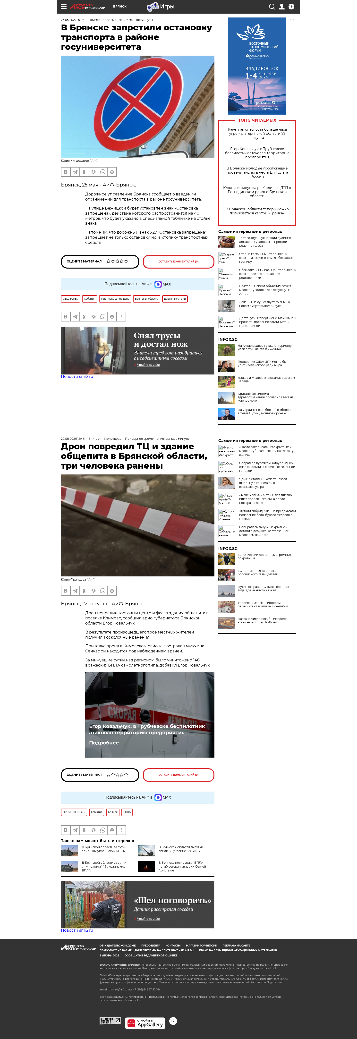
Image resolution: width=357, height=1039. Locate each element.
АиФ (94, 160)
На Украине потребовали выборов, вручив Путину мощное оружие (264, 411)
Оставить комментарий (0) (179, 261)
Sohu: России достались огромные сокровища (264, 556)
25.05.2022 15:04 (73, 20)
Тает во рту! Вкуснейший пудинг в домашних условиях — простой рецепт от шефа (265, 241)
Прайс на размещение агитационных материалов (238, 950)
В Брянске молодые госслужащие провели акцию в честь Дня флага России (257, 172)
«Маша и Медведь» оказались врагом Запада (266, 379)
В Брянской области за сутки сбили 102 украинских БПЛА (104, 849)
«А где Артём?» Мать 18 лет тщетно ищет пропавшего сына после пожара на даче (265, 499)
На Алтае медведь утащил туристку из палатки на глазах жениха (265, 347)
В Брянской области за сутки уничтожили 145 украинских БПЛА (104, 866)
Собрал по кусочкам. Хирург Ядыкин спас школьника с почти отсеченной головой (267, 467)
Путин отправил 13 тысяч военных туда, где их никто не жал (263, 588)
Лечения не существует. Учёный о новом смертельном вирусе (264, 304)
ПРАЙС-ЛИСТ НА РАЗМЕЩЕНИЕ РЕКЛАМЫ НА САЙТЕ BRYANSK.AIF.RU (147, 950)
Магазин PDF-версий (201, 945)
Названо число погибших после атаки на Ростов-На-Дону (262, 620)
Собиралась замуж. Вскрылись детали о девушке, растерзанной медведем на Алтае (264, 531)
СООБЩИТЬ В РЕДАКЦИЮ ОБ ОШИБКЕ (151, 955)
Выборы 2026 (109, 955)
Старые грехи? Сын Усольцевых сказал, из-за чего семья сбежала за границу (266, 257)
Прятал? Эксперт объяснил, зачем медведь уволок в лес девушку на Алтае (265, 290)
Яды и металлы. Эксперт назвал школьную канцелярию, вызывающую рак (263, 483)
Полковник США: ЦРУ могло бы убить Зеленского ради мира (262, 363)
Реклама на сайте (236, 945)
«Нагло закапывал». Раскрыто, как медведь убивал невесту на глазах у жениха (266, 450)
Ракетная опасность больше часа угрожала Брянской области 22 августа (257, 133)
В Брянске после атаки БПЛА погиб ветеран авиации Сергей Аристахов (182, 866)
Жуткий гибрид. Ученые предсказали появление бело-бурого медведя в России (267, 515)
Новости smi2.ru (77, 376)
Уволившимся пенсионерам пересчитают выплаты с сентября (263, 604)
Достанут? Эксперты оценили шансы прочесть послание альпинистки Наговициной (267, 322)
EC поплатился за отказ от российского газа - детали (258, 572)
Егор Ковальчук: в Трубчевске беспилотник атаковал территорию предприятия (257, 153)
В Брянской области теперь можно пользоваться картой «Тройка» (257, 211)
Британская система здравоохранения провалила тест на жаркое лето (266, 397)
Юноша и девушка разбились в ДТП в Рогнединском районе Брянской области (257, 192)
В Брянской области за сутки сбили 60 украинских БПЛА (181, 849)
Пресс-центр (150, 945)
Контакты (173, 945)
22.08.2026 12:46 (73, 438)
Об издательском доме (118, 945)
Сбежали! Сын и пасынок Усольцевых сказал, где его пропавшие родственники (267, 273)
